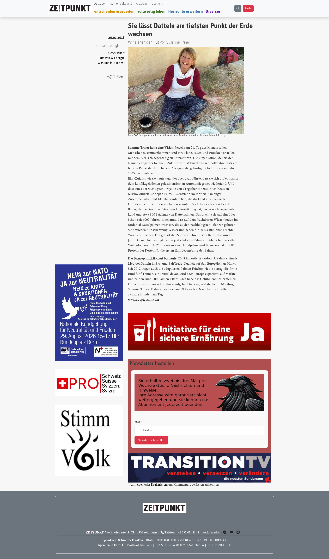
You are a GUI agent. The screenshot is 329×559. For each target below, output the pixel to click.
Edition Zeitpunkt (121, 3)
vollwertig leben (151, 11)
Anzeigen (142, 3)
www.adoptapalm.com (143, 299)
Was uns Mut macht (111, 63)
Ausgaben (100, 3)
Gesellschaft (116, 53)
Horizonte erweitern (185, 11)
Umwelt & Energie (112, 58)
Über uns (157, 3)
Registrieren (159, 484)
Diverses (213, 11)
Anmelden (137, 484)
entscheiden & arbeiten (114, 11)
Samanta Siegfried (110, 46)
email (137, 422)
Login (248, 8)
